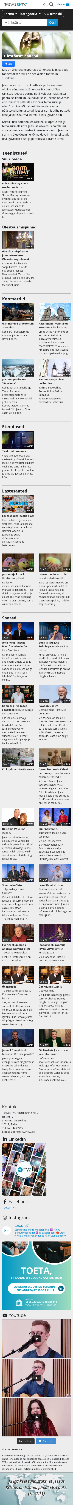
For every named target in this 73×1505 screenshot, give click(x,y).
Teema (9, 14)
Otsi (52, 22)
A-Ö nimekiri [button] (53, 14)
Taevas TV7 (9, 1207)
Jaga (10, 63)
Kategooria (29, 14)
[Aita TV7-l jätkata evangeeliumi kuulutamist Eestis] (36, 1275)
